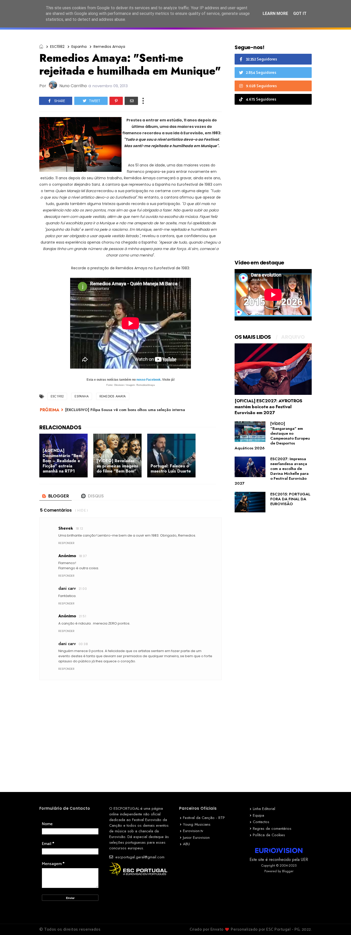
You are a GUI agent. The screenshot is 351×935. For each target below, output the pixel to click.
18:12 (79, 528)
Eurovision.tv (193, 831)
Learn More (275, 13)
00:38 (83, 644)
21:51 (82, 616)
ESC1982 (57, 46)
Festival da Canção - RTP (204, 818)
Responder (66, 543)
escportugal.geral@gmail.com (139, 857)
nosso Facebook (148, 379)
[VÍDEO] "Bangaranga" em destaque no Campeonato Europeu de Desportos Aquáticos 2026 (272, 436)
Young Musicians (196, 824)
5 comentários (56, 510)
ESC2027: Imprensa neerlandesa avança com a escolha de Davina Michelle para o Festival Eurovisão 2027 (272, 471)
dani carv (67, 588)
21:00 (83, 588)
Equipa (258, 815)
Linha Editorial (264, 809)
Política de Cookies (269, 835)
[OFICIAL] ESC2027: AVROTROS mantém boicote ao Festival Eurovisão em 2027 (268, 407)
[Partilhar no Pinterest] (116, 101)
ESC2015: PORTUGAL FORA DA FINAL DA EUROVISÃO (290, 499)
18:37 (83, 556)
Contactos (261, 822)
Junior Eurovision (196, 837)
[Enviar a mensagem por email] (131, 101)
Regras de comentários (272, 828)
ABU (186, 844)
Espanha (79, 46)
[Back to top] (338, 922)
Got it (300, 13)
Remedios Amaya (109, 46)
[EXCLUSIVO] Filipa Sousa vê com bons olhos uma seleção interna (125, 410)
